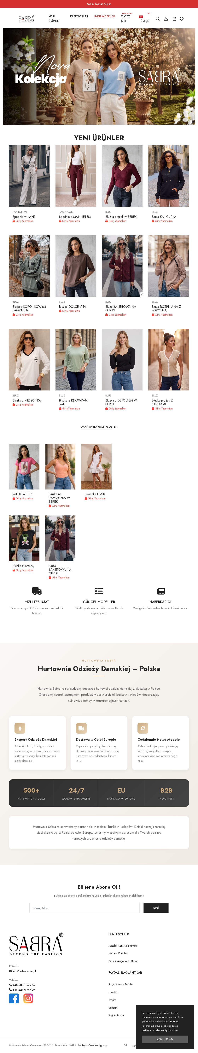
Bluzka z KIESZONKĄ (27, 400)
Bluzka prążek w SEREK (121, 217)
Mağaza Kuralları (118, 953)
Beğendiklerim (116, 1015)
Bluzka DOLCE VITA (72, 306)
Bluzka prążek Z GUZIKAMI (162, 402)
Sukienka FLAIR (95, 494)
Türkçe (144, 18)
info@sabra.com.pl (24, 971)
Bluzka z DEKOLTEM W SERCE (121, 402)
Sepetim (112, 1008)
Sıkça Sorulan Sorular (120, 984)
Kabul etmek (165, 1039)
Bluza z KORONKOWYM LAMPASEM (29, 308)
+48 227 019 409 (23, 990)
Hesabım (113, 992)
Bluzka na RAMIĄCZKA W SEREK (59, 498)
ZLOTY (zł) (126, 18)
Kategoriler (79, 16)
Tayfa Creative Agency (94, 1045)
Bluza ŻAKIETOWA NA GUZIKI (120, 308)
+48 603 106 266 (23, 985)
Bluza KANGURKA (164, 217)
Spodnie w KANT (24, 217)
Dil (125, 1045)
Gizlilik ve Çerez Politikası (122, 961)
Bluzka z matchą (23, 566)
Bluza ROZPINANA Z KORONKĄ (166, 308)
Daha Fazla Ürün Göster (99, 427)
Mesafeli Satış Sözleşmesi (122, 946)
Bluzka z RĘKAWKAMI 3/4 (73, 402)
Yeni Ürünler (54, 18)
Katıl (156, 908)
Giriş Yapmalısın (24, 221)
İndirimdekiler (104, 16)
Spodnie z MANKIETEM (75, 217)
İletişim (112, 1000)
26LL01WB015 (22, 494)
